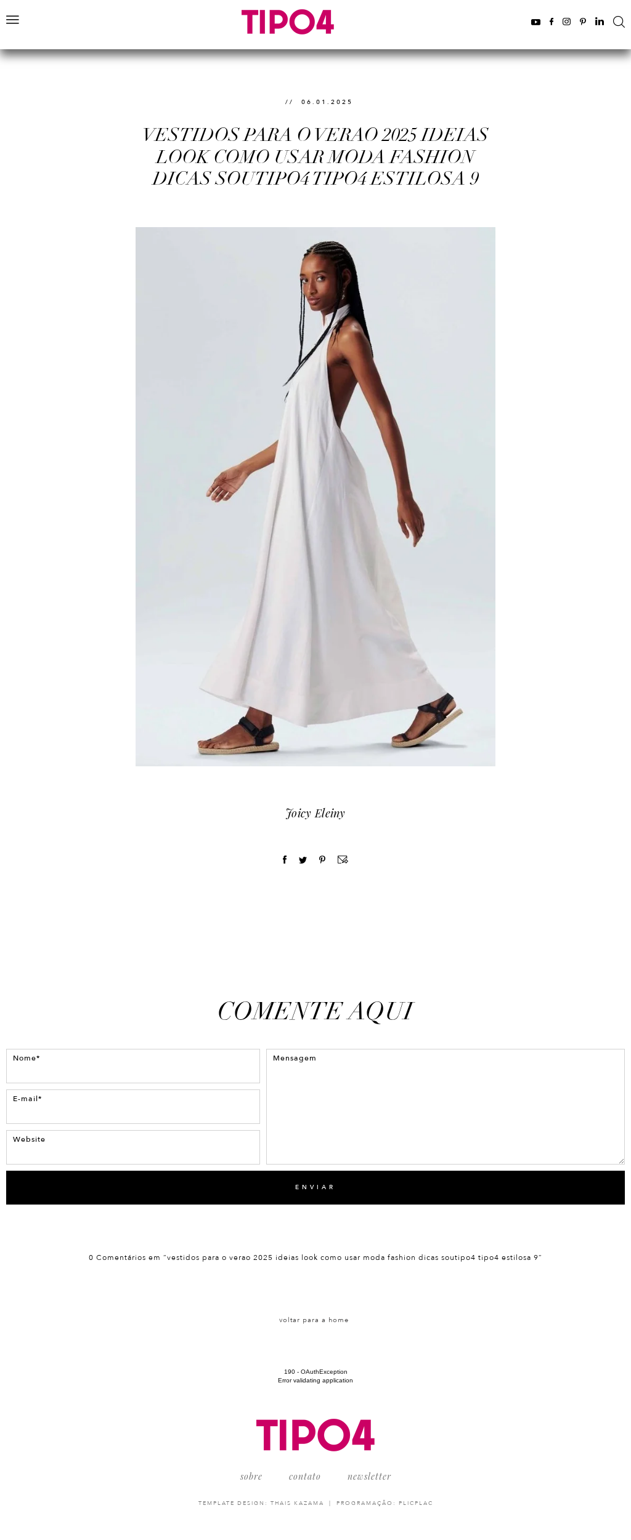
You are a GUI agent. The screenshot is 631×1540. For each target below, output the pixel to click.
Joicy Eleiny (315, 813)
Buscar (619, 22)
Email (343, 860)
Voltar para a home (314, 1320)
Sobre (251, 1476)
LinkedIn (599, 21)
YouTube (535, 21)
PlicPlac (416, 1503)
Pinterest (583, 21)
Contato (305, 1476)
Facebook (551, 21)
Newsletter (369, 1476)
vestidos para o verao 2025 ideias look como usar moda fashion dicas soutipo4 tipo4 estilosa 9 (315, 157)
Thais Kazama (297, 1503)
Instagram (567, 21)
